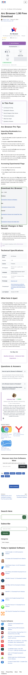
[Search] (24, 517)
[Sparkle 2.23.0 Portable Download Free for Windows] (2, 601)
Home (2, 9)
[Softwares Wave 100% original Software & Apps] (3, 2)
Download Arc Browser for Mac (8, 207)
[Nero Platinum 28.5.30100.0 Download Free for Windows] (2, 574)
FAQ (20, 671)
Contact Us (4, 673)
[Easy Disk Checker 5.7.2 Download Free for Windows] (2, 607)
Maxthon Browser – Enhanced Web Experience (14, 357)
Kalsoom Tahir (6, 19)
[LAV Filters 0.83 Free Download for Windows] (2, 587)
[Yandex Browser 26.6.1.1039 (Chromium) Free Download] (18, 429)
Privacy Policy (9, 671)
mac (2, 476)
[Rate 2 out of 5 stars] (4, 38)
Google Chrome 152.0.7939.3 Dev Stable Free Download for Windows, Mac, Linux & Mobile (6, 436)
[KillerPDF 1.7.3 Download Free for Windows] (2, 594)
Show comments (14, 486)
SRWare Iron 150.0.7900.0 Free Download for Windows (6, 448)
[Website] (3, 419)
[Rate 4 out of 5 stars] (7, 38)
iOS (12, 20)
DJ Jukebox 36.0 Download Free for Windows (15, 558)
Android (5, 20)
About (16, 671)
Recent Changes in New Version (11, 113)
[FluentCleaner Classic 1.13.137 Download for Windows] (2, 568)
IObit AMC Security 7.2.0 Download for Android (15, 578)
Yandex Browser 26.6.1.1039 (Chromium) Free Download (18, 434)
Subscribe (22, 466)
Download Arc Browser (9, 110)
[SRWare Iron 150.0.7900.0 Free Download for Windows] (6, 443)
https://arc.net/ (14, 280)
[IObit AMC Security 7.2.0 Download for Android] (2, 581)
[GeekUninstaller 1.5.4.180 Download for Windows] (2, 554)
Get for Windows (15, 43)
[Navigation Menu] (25, 2)
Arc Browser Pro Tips (8, 107)
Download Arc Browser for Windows (9, 199)
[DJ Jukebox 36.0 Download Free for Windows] (2, 561)
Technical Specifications (9, 116)
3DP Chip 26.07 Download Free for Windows (15, 611)
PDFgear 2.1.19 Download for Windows (16, 645)
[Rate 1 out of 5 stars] (3, 38)
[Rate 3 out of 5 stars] (6, 38)
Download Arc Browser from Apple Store (10, 221)
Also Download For (13, 46)
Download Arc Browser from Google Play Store (11, 214)
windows (7, 476)
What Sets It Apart (8, 118)
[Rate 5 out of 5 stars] (9, 38)
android (6, 473)
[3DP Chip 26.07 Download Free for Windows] (2, 614)
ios (23, 473)
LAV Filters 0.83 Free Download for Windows (15, 585)
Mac (5, 9)
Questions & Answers (8, 121)
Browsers (9, 20)
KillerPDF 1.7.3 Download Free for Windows (15, 591)
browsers (12, 473)
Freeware (19, 473)
